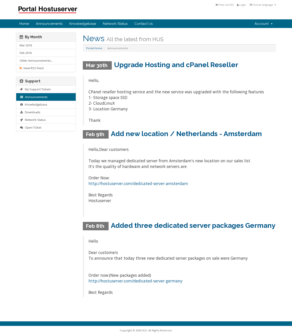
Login (242, 4)
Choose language (263, 4)
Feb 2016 (26, 53)
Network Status (115, 24)
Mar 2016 (26, 45)
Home (24, 24)
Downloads (31, 112)
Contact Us (143, 24)
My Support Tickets (37, 89)
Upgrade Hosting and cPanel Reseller (176, 65)
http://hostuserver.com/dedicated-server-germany (135, 281)
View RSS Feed (33, 68)
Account (262, 24)
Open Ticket (32, 127)
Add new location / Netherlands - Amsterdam (186, 134)
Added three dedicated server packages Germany (193, 225)
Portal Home (94, 48)
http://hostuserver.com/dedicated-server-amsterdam (138, 183)
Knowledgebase (82, 24)
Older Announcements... (36, 60)
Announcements (49, 24)
